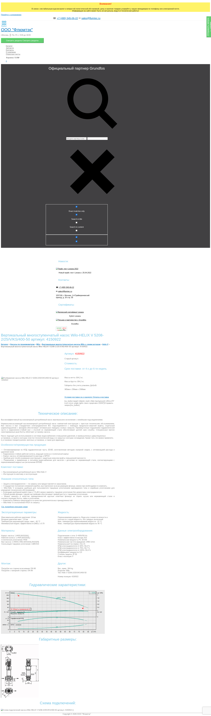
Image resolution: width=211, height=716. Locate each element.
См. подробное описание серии (14, 507)
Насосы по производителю (22, 344)
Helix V (105, 344)
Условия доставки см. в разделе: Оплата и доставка (86, 397)
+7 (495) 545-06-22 (67, 18)
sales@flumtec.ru (90, 18)
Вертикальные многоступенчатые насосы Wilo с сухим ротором (71, 344)
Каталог (4, 344)
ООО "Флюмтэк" (17, 29)
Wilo (38, 344)
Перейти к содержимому (11, 15)
